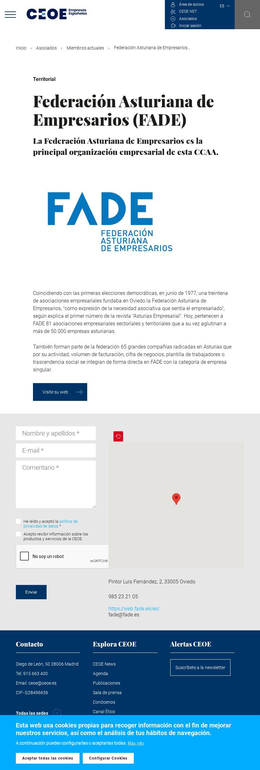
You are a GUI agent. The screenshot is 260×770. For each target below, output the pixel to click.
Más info (136, 743)
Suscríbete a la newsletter (200, 667)
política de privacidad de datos (50, 523)
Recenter (118, 436)
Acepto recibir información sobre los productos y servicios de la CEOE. (55, 536)
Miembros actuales (85, 47)
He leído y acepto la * (50, 523)
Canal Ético (104, 711)
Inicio (21, 47)
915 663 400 (35, 673)
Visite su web (55, 392)
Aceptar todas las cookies (47, 758)
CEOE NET (188, 11)
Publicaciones (106, 683)
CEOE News (104, 664)
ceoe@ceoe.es (42, 683)
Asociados (188, 19)
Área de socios (191, 4)
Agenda (100, 673)
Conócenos (104, 702)
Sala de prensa (107, 692)
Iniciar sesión (190, 25)
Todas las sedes (32, 713)
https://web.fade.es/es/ (133, 609)
